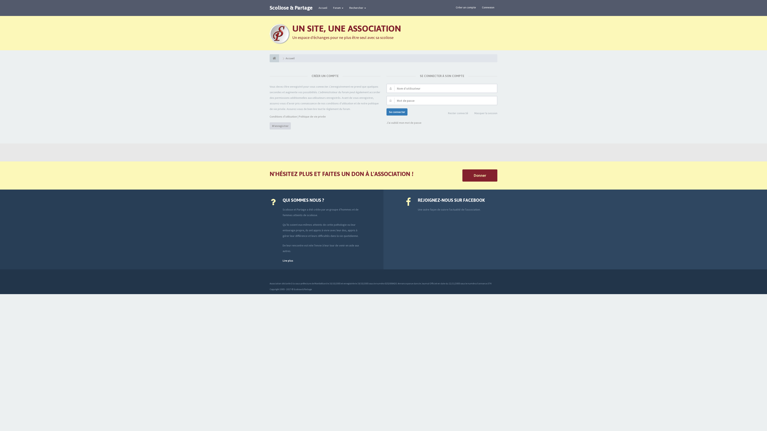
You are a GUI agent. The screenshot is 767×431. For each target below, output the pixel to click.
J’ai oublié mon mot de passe (403, 123)
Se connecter (397, 112)
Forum (337, 8)
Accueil (323, 8)
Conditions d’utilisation (283, 116)
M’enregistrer (280, 126)
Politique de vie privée (312, 116)
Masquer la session (485, 113)
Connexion (488, 7)
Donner (480, 175)
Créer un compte (466, 7)
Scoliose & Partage (291, 8)
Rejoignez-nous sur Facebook (451, 200)
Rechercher (356, 8)
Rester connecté (458, 113)
